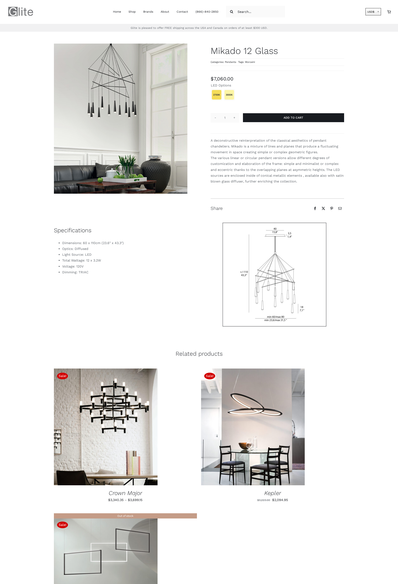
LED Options (221, 85)
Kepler (272, 493)
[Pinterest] (332, 208)
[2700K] (216, 95)
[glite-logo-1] (20, 8)
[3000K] (229, 95)
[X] (323, 208)
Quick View (122, 427)
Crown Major (125, 493)
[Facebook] (315, 208)
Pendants (230, 62)
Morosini (250, 62)
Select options (93, 427)
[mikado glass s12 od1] (274, 274)
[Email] (340, 208)
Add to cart (293, 117)
